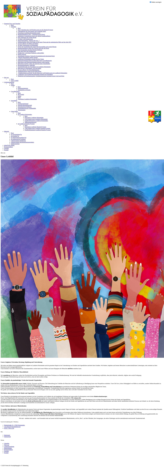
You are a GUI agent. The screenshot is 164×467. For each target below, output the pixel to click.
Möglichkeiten (8, 448)
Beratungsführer (8, 449)
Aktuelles (6, 443)
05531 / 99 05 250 (9, 428)
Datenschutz (7, 436)
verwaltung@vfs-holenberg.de (12, 426)
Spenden (6, 451)
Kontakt (6, 452)
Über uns (6, 445)
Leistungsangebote (9, 446)
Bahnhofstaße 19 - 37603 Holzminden (14, 425)
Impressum (7, 435)
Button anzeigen (156, 2)
